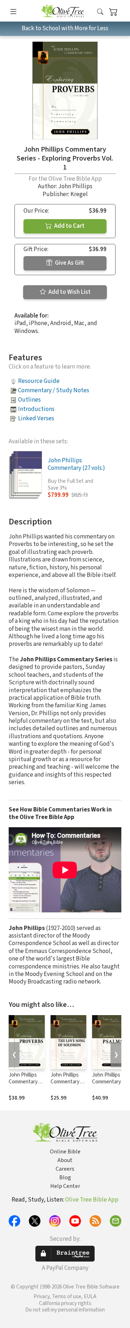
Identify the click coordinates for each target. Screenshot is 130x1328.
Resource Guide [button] (39, 381)
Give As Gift (69, 263)
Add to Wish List (69, 292)
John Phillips (75, 186)
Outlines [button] (29, 399)
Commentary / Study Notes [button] (53, 390)
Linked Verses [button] (36, 418)
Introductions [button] (36, 409)
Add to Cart (68, 226)
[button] (100, 12)
